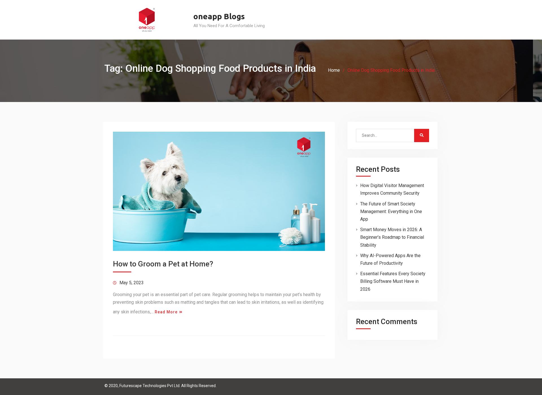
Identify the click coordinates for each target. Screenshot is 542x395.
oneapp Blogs (219, 16)
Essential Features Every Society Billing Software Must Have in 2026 (392, 281)
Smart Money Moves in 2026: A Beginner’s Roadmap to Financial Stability (392, 237)
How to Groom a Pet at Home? (163, 264)
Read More (166, 312)
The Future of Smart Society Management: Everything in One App (391, 211)
